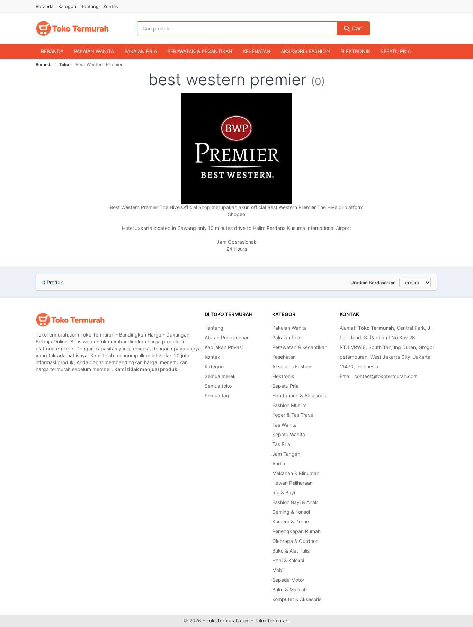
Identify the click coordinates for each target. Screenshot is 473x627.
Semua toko (218, 386)
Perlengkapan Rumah (296, 531)
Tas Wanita (284, 425)
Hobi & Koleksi (288, 560)
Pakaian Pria (140, 51)
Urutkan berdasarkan (373, 282)
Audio (278, 463)
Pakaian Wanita (94, 51)
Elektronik (355, 51)
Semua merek (220, 376)
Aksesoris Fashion (305, 51)
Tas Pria (281, 444)
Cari (356, 28)
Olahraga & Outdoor (295, 541)
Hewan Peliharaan (292, 483)
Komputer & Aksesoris (296, 599)
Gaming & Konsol (291, 512)
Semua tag (217, 395)
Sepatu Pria (396, 51)
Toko (64, 64)
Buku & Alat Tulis (291, 551)
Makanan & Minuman (295, 473)
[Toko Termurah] (70, 320)
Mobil (278, 570)
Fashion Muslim (289, 405)
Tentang (90, 6)
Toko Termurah (271, 621)
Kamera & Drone (290, 522)
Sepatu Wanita (288, 434)
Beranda (44, 6)
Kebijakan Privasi (224, 347)
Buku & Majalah (289, 589)
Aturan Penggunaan (227, 337)
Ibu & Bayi (283, 492)
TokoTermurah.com (228, 621)
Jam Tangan (286, 454)
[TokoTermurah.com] (72, 28)
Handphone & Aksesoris (299, 395)
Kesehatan (256, 51)
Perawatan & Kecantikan (199, 51)
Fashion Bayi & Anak (295, 502)
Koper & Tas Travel (293, 415)
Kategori (67, 6)
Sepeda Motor (288, 580)
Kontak (111, 6)
